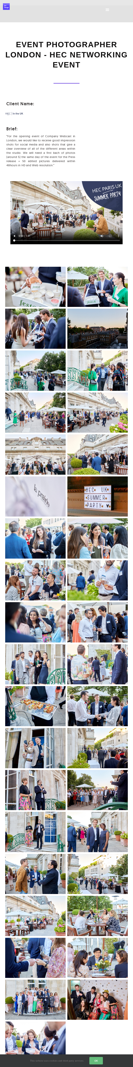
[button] (107, 9)
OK (96, 1060)
